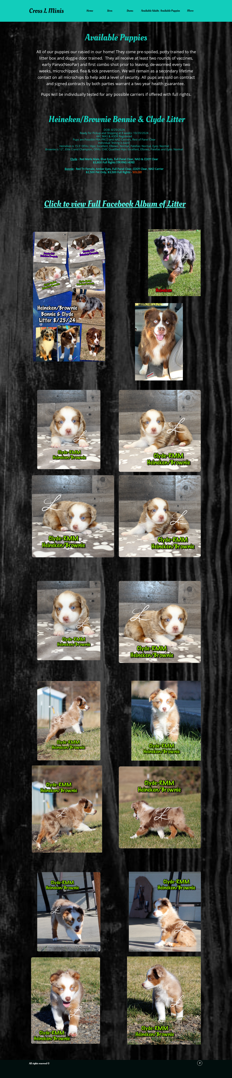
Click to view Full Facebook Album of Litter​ (114, 204)
